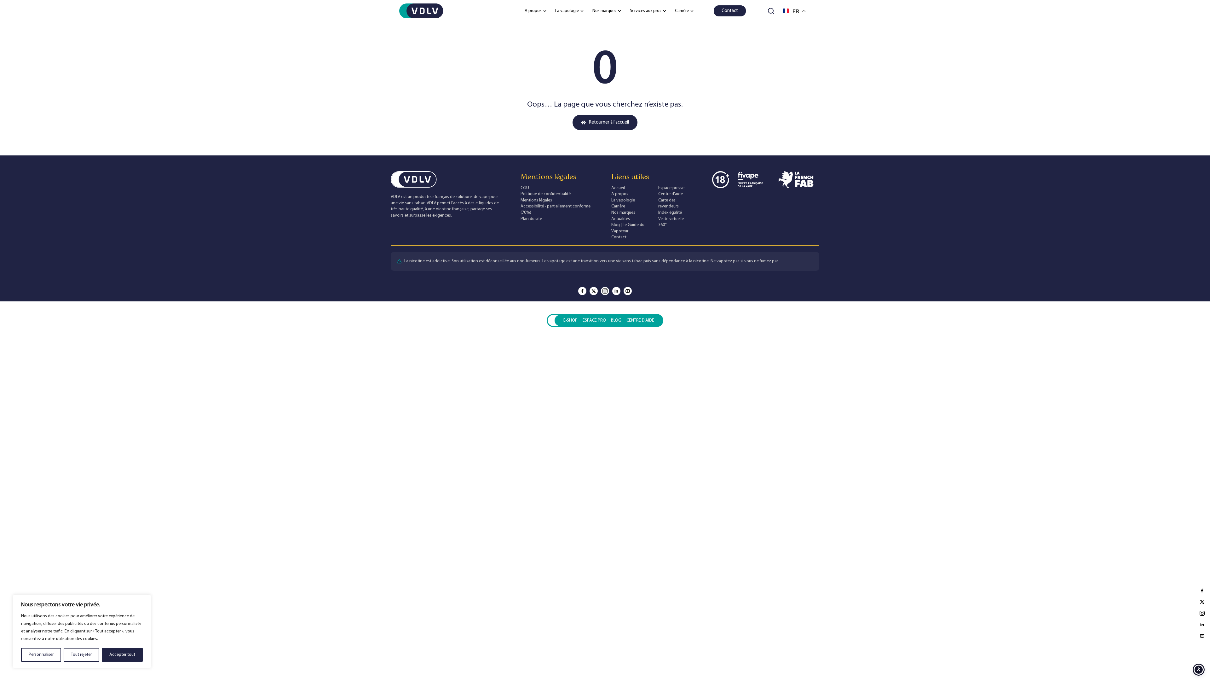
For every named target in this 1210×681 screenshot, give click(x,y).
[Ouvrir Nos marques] (619, 11)
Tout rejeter (81, 654)
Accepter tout (122, 654)
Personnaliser (41, 654)
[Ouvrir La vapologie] (582, 11)
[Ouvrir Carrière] (692, 11)
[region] (82, 631)
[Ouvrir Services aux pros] (664, 11)
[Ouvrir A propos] (544, 11)
